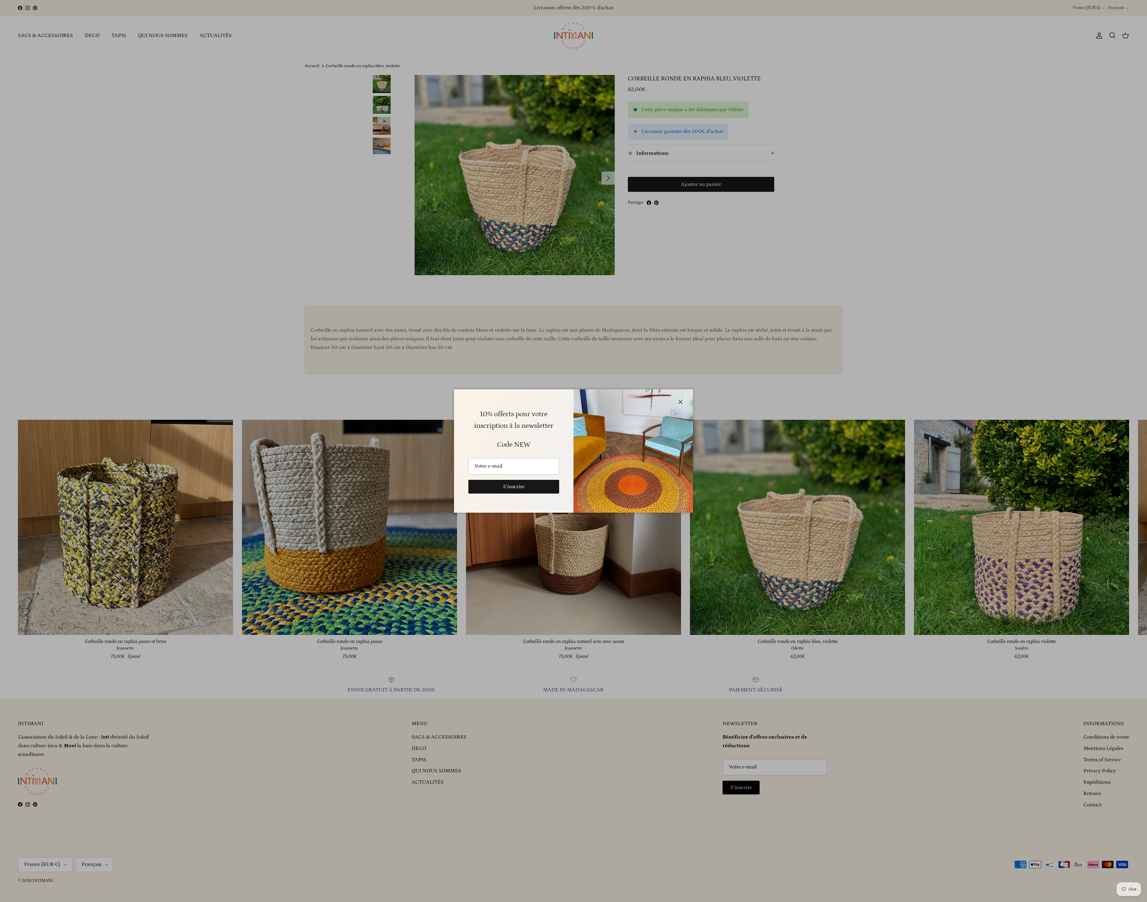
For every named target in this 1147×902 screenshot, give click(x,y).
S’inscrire (514, 487)
